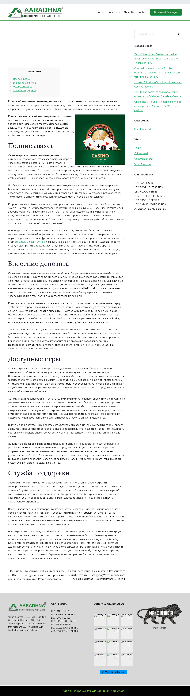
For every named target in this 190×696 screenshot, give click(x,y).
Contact (142, 12)
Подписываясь (21, 79)
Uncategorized (142, 129)
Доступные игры (22, 86)
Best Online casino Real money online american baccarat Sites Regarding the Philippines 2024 (156, 58)
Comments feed (143, 159)
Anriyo (123, 691)
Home (99, 12)
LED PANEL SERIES (145, 183)
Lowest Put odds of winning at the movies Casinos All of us (158, 84)
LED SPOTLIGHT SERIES (148, 187)
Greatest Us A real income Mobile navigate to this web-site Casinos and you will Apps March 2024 (157, 72)
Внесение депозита (24, 82)
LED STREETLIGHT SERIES (150, 196)
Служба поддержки (24, 90)
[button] (118, 12)
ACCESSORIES (142, 208)
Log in (137, 148)
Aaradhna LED (89, 691)
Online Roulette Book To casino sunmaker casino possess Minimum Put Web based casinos (157, 106)
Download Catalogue (166, 12)
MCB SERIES (159, 208)
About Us (129, 12)
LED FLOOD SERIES (145, 191)
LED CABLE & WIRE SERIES (150, 204)
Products (112, 12)
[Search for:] (158, 34)
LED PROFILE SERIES (146, 200)
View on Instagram (115, 672)
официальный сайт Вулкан (30, 241)
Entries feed (141, 153)
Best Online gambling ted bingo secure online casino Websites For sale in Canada (157, 94)
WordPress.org (142, 164)
